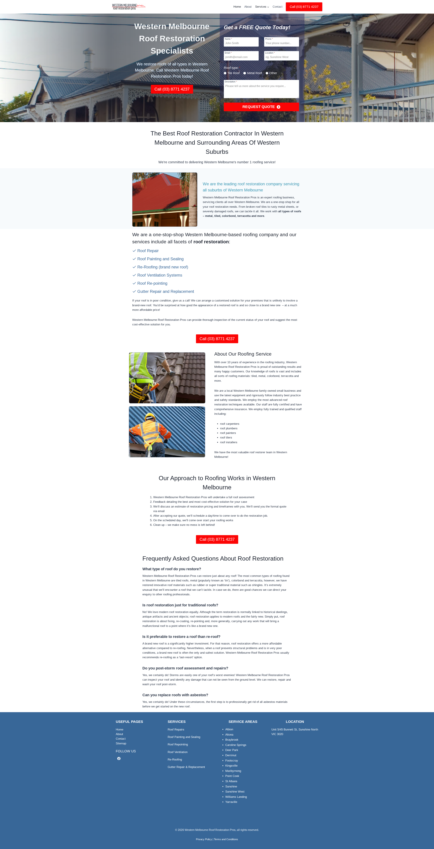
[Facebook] (119, 758)
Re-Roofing (147, 267)
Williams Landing (236, 796)
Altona (229, 734)
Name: (228, 39)
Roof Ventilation (178, 752)
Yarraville (231, 802)
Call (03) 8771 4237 (304, 6)
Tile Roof (234, 73)
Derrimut (230, 755)
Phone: (269, 39)
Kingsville (231, 765)
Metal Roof (254, 73)
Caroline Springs (235, 745)
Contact (277, 6)
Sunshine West (234, 791)
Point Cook (232, 776)
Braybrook (231, 739)
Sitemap (121, 743)
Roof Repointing (178, 744)
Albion (229, 729)
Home (237, 6)
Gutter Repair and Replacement (165, 291)
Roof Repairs (176, 729)
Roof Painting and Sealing (160, 259)
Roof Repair (148, 250)
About (248, 6)
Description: (231, 82)
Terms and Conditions (226, 839)
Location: (270, 53)
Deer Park (231, 750)
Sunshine (231, 786)
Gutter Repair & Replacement (186, 767)
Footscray (231, 760)
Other (273, 73)
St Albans (231, 781)
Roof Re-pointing (152, 283)
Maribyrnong (233, 771)
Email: (228, 53)
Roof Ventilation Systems (159, 275)
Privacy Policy (204, 839)
